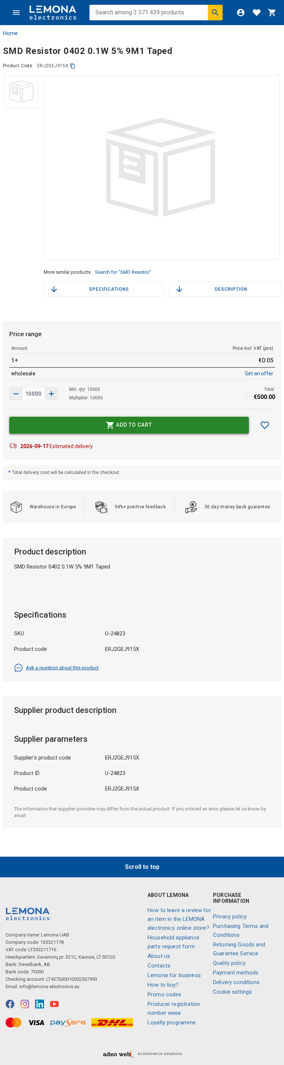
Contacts (159, 965)
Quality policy (229, 963)
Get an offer (259, 373)
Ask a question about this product (62, 667)
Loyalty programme (172, 1022)
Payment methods (235, 972)
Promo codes (165, 994)
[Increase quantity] (16, 393)
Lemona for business (174, 975)
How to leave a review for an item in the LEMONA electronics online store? (179, 919)
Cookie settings (232, 992)
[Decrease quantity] (51, 393)
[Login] (241, 12)
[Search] (215, 12)
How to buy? (163, 985)
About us (159, 956)
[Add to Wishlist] (264, 425)
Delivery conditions (236, 982)
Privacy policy (230, 916)
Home (10, 33)
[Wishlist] (256, 12)
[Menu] (16, 12)
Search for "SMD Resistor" (123, 272)
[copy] (72, 65)
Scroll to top (142, 866)
